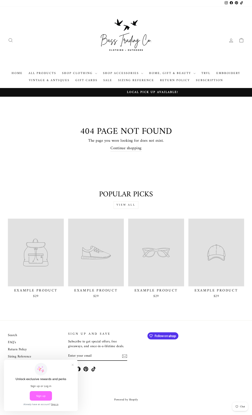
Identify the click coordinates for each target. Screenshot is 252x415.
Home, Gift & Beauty (171, 73)
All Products (42, 73)
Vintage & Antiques (49, 80)
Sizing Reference (136, 80)
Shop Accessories (121, 73)
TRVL (205, 73)
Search (12, 335)
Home (17, 73)
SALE (107, 80)
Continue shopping (126, 148)
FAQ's (12, 342)
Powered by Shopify (126, 399)
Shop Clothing (78, 73)
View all (126, 204)
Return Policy (175, 80)
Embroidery (228, 73)
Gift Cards (86, 80)
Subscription (209, 80)
